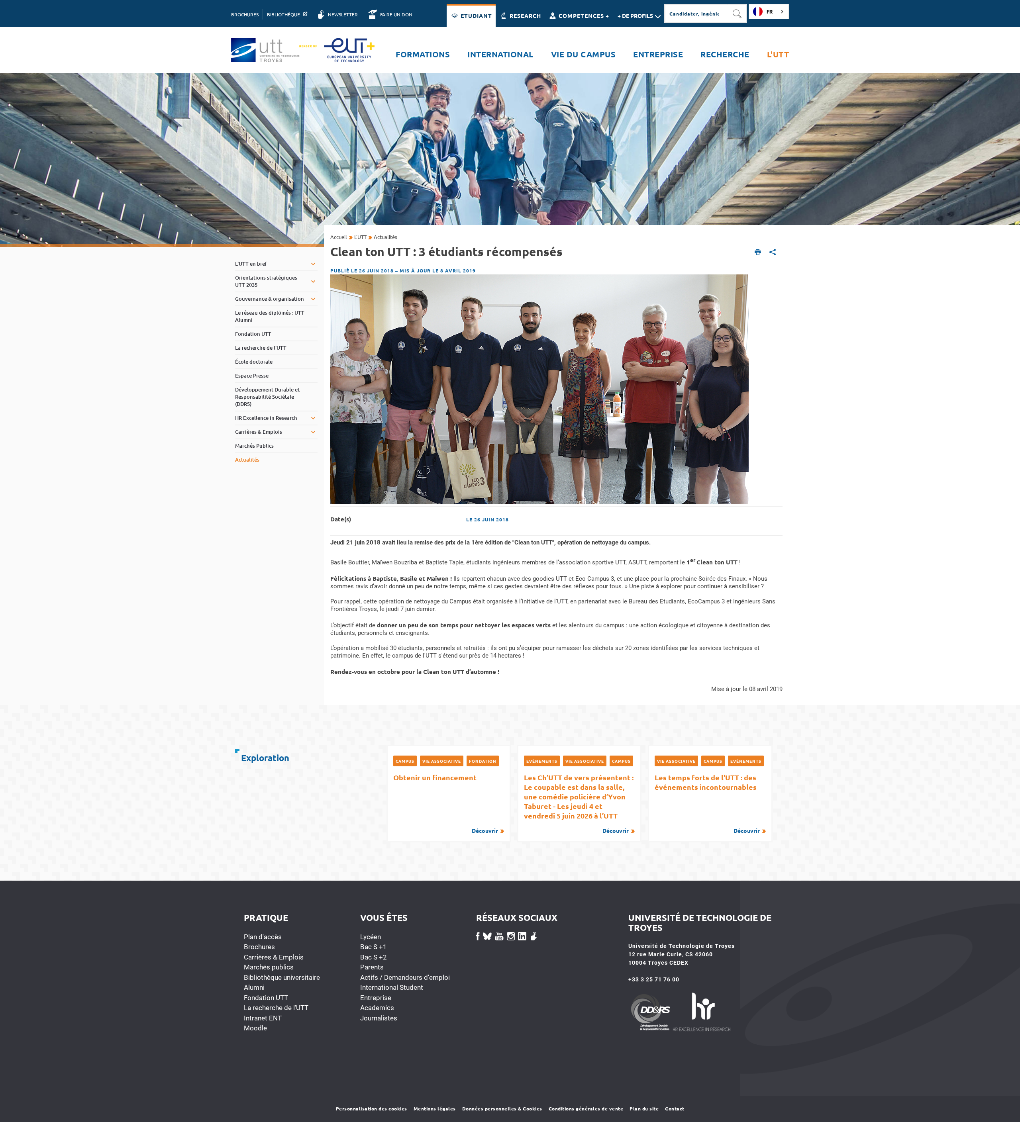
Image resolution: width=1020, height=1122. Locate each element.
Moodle (255, 1028)
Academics (377, 1008)
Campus (405, 761)
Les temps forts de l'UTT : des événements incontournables (707, 803)
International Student (391, 987)
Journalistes (378, 1018)
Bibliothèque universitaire (282, 977)
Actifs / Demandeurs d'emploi (405, 977)
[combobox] (769, 11)
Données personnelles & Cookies (502, 1108)
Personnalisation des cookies (371, 1108)
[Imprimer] (758, 253)
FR (770, 12)
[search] (696, 13)
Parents (372, 967)
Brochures (259, 947)
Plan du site (644, 1108)
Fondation (482, 761)
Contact (675, 1108)
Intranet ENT (263, 1018)
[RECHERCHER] (737, 13)
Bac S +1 (373, 947)
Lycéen (370, 937)
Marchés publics (269, 967)
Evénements (541, 761)
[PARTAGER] (772, 252)
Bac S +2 (373, 957)
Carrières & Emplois (274, 957)
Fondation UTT (266, 998)
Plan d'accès (263, 937)
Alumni (254, 987)
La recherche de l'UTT (276, 1008)
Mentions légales (435, 1108)
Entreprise (375, 998)
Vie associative (441, 761)
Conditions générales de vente (586, 1108)
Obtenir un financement (445, 803)
